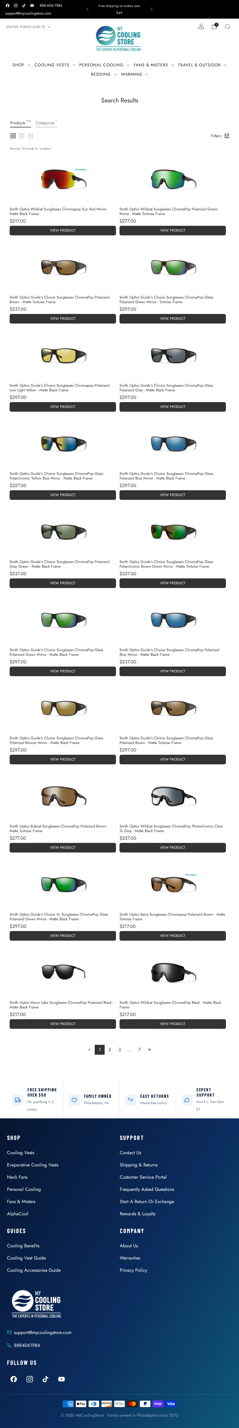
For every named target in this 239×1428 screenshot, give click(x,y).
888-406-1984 (51, 5)
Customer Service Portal (143, 1177)
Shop (18, 65)
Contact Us (130, 1152)
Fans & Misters (151, 65)
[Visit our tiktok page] (24, 5)
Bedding (101, 74)
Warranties (130, 1258)
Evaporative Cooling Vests (32, 1164)
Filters (216, 136)
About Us (129, 1245)
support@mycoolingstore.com (28, 13)
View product (62, 230)
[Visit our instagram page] (16, 5)
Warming (131, 74)
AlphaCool (17, 1213)
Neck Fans (17, 1177)
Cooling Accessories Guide (34, 1270)
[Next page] (149, 1050)
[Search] (227, 26)
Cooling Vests (51, 65)
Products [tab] (20, 122)
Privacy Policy (133, 1270)
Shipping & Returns (138, 1164)
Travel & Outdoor (199, 65)
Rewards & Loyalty (138, 1213)
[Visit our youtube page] (32, 5)
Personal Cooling (101, 65)
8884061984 (27, 1345)
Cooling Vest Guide (26, 1258)
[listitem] (119, 9)
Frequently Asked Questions (147, 1189)
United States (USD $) (25, 26)
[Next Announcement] (151, 9)
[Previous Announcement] (87, 9)
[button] (13, 135)
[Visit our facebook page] (7, 5)
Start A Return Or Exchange (147, 1201)
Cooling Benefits (23, 1245)
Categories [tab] (46, 122)
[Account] (201, 26)
